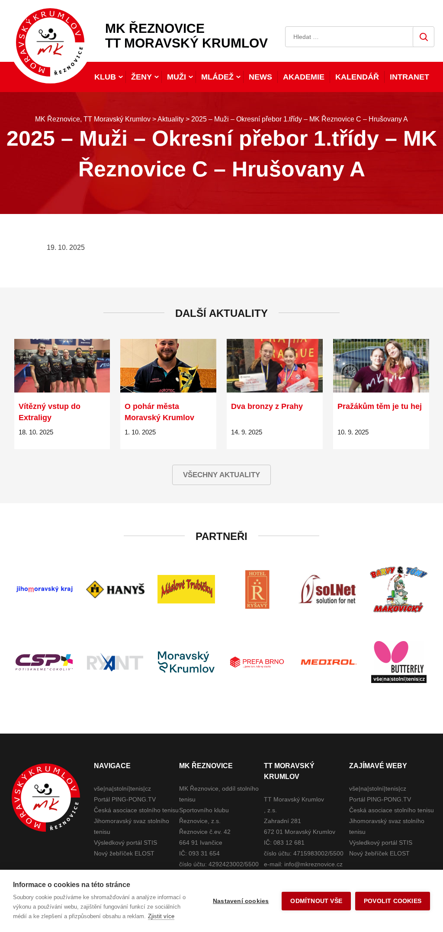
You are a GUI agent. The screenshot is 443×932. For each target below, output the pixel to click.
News (260, 77)
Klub (105, 77)
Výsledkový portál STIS (125, 842)
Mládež (217, 77)
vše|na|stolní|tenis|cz (122, 788)
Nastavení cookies (241, 901)
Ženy (141, 77)
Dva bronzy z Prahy (267, 406)
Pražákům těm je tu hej (379, 406)
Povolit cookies (392, 901)
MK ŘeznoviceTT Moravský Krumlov (186, 35)
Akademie (303, 77)
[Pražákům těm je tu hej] (381, 366)
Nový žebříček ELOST (124, 853)
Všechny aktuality (221, 475)
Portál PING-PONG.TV (125, 799)
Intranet (409, 77)
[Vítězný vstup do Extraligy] (62, 366)
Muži (176, 77)
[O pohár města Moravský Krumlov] (168, 366)
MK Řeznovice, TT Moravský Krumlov (46, 797)
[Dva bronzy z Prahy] (275, 366)
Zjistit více (161, 916)
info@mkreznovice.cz (313, 864)
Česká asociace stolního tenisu (136, 810)
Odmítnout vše (316, 901)
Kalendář (357, 77)
